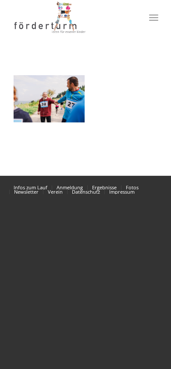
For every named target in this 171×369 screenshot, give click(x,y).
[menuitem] (134, 17)
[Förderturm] (49, 98)
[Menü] (153, 17)
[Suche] (134, 17)
